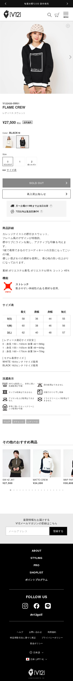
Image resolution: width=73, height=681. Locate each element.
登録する (58, 531)
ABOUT (36, 550)
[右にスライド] (70, 57)
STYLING (36, 558)
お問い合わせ (35, 632)
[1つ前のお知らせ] (6, 3)
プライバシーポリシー (52, 637)
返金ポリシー (36, 643)
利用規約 (52, 632)
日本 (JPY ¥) (37, 659)
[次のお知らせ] (67, 3)
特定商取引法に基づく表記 (23, 637)
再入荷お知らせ (36, 194)
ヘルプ (20, 632)
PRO (37, 565)
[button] (67, 14)
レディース (32, 421)
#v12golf (36, 615)
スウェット (18, 421)
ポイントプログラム (36, 579)
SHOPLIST (36, 572)
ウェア (7, 421)
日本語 (36, 652)
